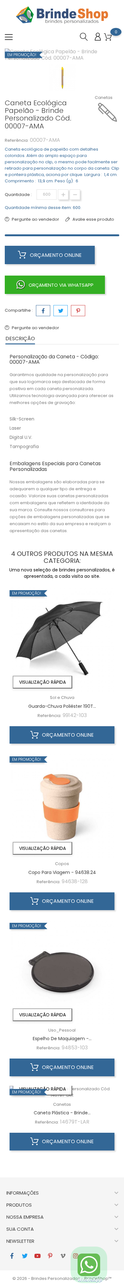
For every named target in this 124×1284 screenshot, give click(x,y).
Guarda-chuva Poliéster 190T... (62, 706)
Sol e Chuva (62, 697)
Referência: (17, 140)
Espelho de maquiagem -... (62, 1038)
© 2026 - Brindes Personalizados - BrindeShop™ (62, 1278)
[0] (108, 37)
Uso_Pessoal (62, 1030)
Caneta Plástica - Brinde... (62, 1113)
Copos (62, 864)
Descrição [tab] (20, 338)
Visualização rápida (42, 682)
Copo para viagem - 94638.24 (62, 872)
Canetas (104, 98)
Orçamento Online (55, 255)
